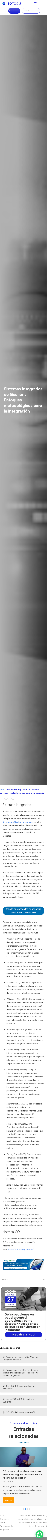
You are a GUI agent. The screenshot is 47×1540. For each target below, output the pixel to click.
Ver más (8, 1490)
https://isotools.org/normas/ (21, 1249)
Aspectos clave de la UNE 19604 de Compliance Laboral (21, 1358)
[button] (23, 1509)
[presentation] (1, 1509)
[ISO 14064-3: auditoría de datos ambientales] (6, 1453)
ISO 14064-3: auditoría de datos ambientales (19, 1387)
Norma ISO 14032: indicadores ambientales (18, 1400)
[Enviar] (44, 1279)
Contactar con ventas (31, 11)
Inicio (2, 789)
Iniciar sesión (14, 11)
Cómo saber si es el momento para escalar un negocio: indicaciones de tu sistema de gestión (20, 1373)
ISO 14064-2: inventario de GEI (20, 1412)
